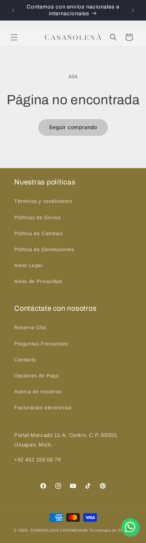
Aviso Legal (28, 265)
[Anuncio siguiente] (133, 10)
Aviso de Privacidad (38, 281)
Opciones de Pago (36, 375)
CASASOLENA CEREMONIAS (59, 530)
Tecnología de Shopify (111, 530)
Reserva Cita (30, 327)
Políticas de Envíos (37, 217)
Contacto (25, 359)
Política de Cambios (38, 233)
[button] (14, 37)
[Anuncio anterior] (13, 10)
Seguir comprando (73, 127)
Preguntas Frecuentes (41, 344)
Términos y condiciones (43, 201)
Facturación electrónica (43, 407)
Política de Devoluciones (44, 249)
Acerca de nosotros (38, 391)
